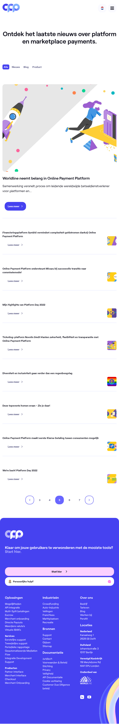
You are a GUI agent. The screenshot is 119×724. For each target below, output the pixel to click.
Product (37, 66)
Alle (6, 66)
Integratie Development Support (18, 660)
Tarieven (84, 607)
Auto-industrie (51, 607)
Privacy (47, 669)
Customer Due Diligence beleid (56, 686)
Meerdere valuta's (15, 625)
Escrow (9, 614)
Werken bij (86, 614)
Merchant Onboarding (17, 682)
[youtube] (89, 697)
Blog (26, 66)
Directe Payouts (14, 622)
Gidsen (47, 642)
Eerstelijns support (15, 639)
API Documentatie (53, 677)
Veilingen (48, 611)
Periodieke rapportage (17, 646)
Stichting (48, 666)
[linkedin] (82, 697)
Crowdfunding (51, 603)
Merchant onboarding (17, 618)
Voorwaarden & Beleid (55, 662)
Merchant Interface (15, 675)
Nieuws (16, 66)
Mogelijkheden (13, 603)
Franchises (49, 614)
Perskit (84, 618)
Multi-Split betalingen (17, 611)
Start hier (57, 571)
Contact (47, 638)
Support (47, 634)
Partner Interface (14, 671)
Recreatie (48, 622)
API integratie (12, 607)
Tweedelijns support (16, 643)
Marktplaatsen (51, 618)
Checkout (10, 679)
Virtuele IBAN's (13, 629)
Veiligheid (48, 673)
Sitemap (47, 646)
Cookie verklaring (52, 680)
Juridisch (47, 658)
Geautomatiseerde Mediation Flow (21, 652)
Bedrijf (83, 603)
